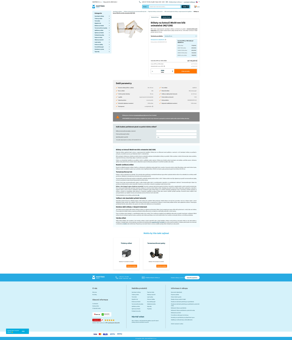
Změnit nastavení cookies (177, 323)
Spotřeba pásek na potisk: (122, 137)
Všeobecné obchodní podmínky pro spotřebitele (182, 301)
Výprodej (149, 306)
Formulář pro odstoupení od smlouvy (179, 315)
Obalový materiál (151, 294)
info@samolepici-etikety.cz (175, 2)
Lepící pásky (150, 297)
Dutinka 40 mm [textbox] (168, 36)
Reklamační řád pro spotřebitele (178, 308)
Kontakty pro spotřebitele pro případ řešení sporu (183, 317)
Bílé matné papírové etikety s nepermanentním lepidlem (178, 11)
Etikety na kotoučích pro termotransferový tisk (135, 11)
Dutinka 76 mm (166, 17)
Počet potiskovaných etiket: (122, 134)
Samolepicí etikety (117, 11)
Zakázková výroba (151, 304)
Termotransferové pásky (137, 304)
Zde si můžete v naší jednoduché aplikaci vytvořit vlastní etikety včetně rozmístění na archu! (145, 321)
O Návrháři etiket (96, 308)
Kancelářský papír (151, 301)
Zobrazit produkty (131, 266)
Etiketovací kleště (136, 301)
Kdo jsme (94, 292)
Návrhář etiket (138, 316)
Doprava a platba (175, 294)
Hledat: (145, 6)
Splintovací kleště (136, 308)
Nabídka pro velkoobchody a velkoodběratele (181, 319)
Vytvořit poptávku (192, 277)
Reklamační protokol (176, 312)
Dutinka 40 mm (155, 17)
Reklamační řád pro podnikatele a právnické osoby (183, 310)
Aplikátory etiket (136, 306)
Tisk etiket (134, 297)
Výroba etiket (95, 306)
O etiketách (95, 303)
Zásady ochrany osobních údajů (178, 299)
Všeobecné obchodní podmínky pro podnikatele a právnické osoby (185, 304)
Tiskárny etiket (135, 294)
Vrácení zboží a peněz (176, 297)
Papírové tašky (150, 292)
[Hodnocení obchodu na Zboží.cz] (98, 321)
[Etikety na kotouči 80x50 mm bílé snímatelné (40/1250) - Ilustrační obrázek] (129, 29)
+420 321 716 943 (125, 277)
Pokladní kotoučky (136, 311)
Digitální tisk (135, 299)
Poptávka (149, 308)
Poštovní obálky (151, 299)
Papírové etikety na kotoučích (155, 11)
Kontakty (94, 294)
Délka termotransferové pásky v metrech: (126, 131)
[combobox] (180, 36)
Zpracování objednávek (176, 292)
